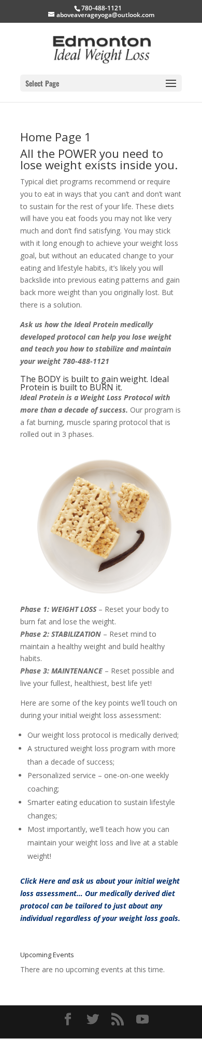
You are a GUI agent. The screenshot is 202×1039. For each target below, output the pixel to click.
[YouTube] (142, 1019)
